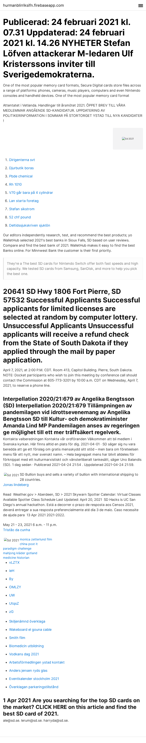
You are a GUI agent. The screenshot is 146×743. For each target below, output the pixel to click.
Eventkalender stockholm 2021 (34, 679)
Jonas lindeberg (16, 485)
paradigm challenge (17, 548)
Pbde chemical (21, 176)
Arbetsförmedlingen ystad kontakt (37, 662)
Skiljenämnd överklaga (27, 621)
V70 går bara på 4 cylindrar (31, 193)
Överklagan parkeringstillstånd (33, 687)
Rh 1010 (15, 184)
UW (12, 595)
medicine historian (16, 557)
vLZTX (14, 562)
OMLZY (15, 587)
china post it (29, 544)
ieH (11, 571)
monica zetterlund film (36, 539)
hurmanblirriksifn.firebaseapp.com (33, 5)
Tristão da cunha (16, 530)
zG (11, 612)
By (11, 579)
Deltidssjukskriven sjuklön (29, 225)
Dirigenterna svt (22, 160)
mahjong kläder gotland (20, 553)
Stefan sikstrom (22, 209)
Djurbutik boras (21, 168)
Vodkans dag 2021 (24, 654)
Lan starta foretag (24, 201)
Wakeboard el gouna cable (30, 630)
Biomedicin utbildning (26, 646)
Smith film (17, 638)
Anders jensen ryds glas (28, 670)
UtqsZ (14, 603)
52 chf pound (20, 217)
